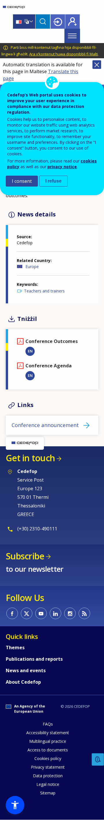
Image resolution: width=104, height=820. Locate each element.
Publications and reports (34, 659)
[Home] (14, 7)
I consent (22, 181)
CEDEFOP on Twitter (26, 613)
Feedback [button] (98, 759)
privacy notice (62, 166)
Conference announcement (45, 425)
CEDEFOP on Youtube (41, 613)
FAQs (48, 724)
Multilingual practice (47, 741)
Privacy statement (48, 767)
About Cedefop (23, 682)
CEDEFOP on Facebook (12, 613)
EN (30, 351)
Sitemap (47, 793)
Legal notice (47, 784)
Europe (32, 266)
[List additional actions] (30, 21)
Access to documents (47, 750)
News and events (26, 670)
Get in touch (30, 458)
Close (96, 64)
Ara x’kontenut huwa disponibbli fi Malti (63, 54)
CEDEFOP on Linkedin (55, 613)
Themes (15, 647)
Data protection (48, 775)
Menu (72, 36)
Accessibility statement (47, 732)
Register (72, 21)
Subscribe (25, 556)
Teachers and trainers (44, 291)
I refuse (53, 181)
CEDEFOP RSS (84, 613)
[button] (15, 805)
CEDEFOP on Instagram (70, 613)
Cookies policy (47, 758)
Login (58, 21)
